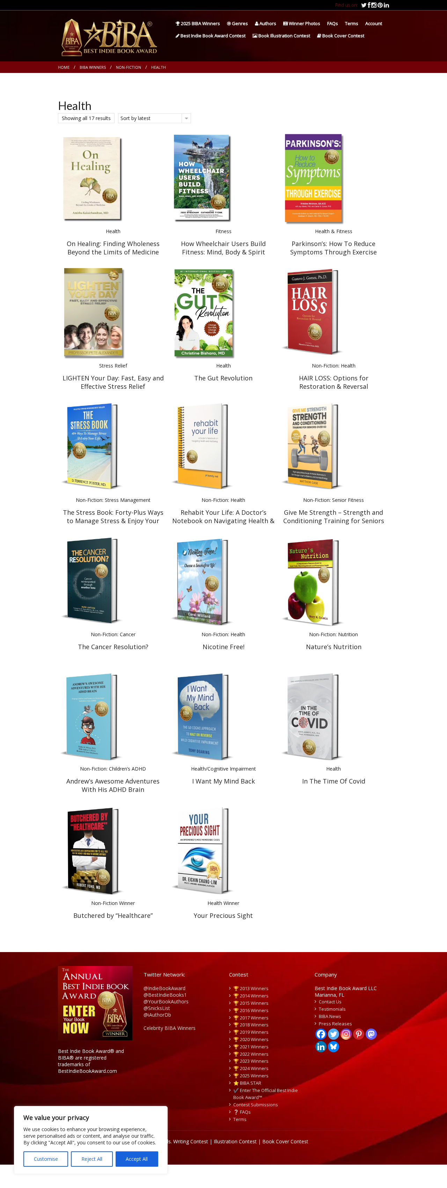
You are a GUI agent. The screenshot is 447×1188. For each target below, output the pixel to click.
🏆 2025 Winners (251, 1075)
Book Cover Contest (342, 35)
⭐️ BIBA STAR (247, 1083)
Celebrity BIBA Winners (170, 1028)
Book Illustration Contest (283, 35)
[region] (91, 1140)
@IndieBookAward (164, 988)
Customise (46, 1159)
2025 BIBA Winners (200, 23)
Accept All (137, 1159)
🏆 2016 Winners (251, 1010)
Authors (267, 23)
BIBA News (330, 1016)
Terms (351, 23)
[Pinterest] (358, 1034)
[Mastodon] (371, 1034)
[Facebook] (321, 1034)
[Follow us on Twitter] (364, 5)
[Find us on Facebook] (369, 5)
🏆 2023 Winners (251, 1061)
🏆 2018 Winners (251, 1025)
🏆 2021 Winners (251, 1047)
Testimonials (332, 1009)
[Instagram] (346, 1034)
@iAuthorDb (157, 1014)
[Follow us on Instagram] (374, 5)
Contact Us (330, 1001)
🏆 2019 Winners (251, 1032)
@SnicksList (157, 1008)
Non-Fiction (128, 67)
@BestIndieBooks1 (165, 995)
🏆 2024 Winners (251, 1068)
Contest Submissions (255, 1104)
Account (373, 23)
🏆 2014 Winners (251, 996)
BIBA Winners (93, 67)
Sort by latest (135, 118)
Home (63, 67)
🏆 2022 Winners (251, 1054)
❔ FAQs (242, 1112)
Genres (239, 23)
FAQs (332, 23)
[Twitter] (333, 1034)
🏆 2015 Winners (251, 1003)
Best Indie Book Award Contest (212, 35)
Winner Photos (304, 23)
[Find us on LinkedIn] (386, 5)
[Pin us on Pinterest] (381, 5)
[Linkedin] (321, 1046)
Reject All (91, 1159)
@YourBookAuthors (166, 1001)
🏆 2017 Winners (251, 1018)
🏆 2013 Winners (251, 988)
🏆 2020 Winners (251, 1039)
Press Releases (335, 1023)
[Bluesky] (333, 1046)
